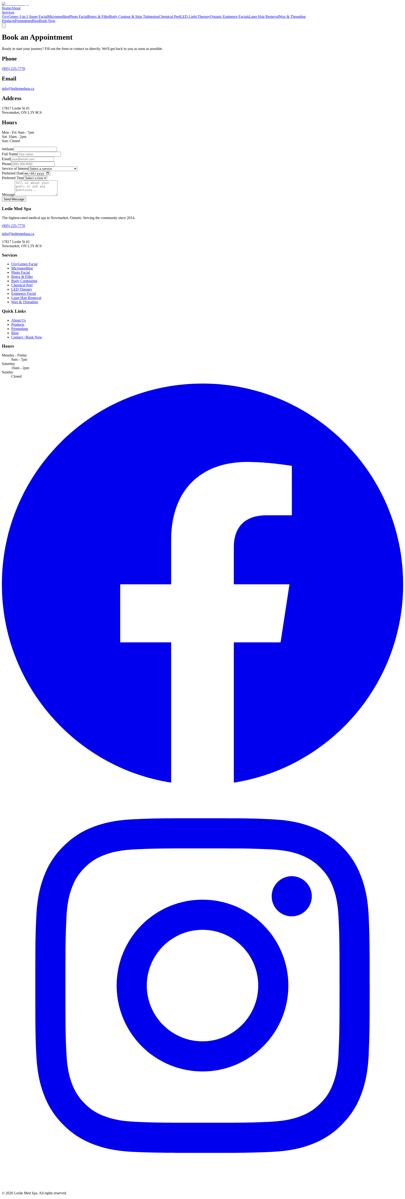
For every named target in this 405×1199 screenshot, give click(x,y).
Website (8, 149)
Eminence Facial (23, 294)
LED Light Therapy (195, 17)
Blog (35, 21)
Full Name (10, 154)
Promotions (23, 21)
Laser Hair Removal (264, 17)
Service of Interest (15, 169)
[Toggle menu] (4, 25)
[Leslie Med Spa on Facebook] (202, 783)
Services (8, 12)
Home (6, 8)
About (15, 8)
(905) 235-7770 (13, 69)
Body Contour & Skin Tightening (134, 17)
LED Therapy (21, 289)
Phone (6, 164)
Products (8, 21)
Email (6, 159)
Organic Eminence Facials (229, 17)
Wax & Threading (292, 17)
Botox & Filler (98, 17)
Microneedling (58, 17)
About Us (18, 320)
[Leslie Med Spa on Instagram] (202, 1185)
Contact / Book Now (26, 337)
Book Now (47, 21)
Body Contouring (24, 281)
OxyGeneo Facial (24, 264)
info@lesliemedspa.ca (18, 89)
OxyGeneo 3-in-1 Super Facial (25, 17)
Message (8, 195)
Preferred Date (12, 173)
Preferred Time (13, 178)
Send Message (14, 199)
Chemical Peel (169, 17)
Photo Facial (78, 17)
